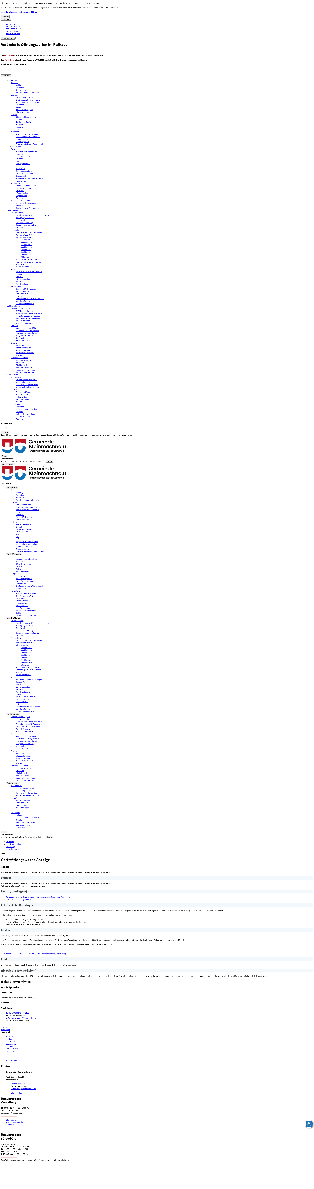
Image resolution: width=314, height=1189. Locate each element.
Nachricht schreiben (14, 1093)
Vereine (19, 402)
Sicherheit (20, 107)
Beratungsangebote (24, 171)
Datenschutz (11, 1044)
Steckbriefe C (26, 244)
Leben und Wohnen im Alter (27, 333)
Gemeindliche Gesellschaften (28, 136)
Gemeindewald (22, 293)
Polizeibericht (21, 87)
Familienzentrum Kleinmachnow (29, 313)
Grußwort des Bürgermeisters (28, 100)
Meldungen (20, 85)
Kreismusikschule (23, 350)
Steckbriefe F (26, 252)
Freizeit (14, 389)
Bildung (14, 343)
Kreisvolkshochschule (25, 352)
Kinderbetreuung (23, 320)
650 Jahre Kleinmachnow (26, 117)
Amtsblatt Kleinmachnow (26, 203)
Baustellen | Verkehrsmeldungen (29, 271)
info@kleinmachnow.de (23, 1088)
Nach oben (5, 1029)
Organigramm (21, 195)
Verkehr (14, 269)
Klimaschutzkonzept (24, 237)
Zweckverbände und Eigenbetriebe (30, 144)
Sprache (5, 432)
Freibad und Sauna (23, 392)
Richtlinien (20, 205)
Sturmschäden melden (25, 303)
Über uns (14, 95)
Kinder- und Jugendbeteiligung (28, 318)
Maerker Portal (22, 181)
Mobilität (19, 276)
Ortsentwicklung (17, 212)
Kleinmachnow (12, 80)
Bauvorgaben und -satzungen (28, 225)
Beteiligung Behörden (25, 217)
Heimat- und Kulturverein (26, 379)
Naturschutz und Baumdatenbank (30, 298)
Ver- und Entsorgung (24, 109)
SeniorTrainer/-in (23, 340)
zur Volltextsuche (13, 33)
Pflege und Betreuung (25, 335)
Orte (17, 129)
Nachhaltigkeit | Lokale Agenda (28, 262)
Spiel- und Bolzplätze (24, 323)
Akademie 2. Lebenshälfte (26, 328)
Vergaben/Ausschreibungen (27, 92)
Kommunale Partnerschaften (27, 102)
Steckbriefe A (26, 239)
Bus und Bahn (21, 274)
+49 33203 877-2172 (17, 1013)
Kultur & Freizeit (12, 375)
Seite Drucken (11, 1060)
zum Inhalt (10, 24)
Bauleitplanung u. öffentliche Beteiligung (32, 215)
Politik (13, 149)
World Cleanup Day (23, 266)
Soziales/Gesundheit (19, 357)
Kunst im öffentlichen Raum (27, 384)
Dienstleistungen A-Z (24, 188)
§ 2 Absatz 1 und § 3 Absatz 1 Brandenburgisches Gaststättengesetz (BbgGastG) (38, 897)
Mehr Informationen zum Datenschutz (16, 437)
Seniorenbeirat (22, 338)
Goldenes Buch (22, 124)
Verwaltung (15, 183)
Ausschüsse (20, 154)
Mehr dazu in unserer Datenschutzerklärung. (20, 12)
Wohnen (19, 227)
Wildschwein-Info (23, 112)
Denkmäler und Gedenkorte (27, 409)
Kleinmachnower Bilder (25, 414)
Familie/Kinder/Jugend (20, 308)
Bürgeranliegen (17, 166)
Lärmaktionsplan (23, 279)
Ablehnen (5, 17)
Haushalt (19, 158)
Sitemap (9, 1046)
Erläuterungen (27, 257)
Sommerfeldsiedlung (24, 222)
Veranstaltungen (22, 399)
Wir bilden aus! (22, 198)
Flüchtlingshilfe (22, 365)
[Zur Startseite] (34, 453)
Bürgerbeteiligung (23, 156)
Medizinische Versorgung (26, 370)
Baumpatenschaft (23, 291)
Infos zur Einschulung (24, 348)
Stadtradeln (21, 264)
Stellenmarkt (21, 90)
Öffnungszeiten (22, 193)
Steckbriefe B (26, 242)
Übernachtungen (23, 416)
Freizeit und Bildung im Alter (27, 330)
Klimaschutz (16, 230)
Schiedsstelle (21, 176)
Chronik (19, 119)
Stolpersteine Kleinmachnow (27, 387)
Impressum (10, 1041)
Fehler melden (12, 1048)
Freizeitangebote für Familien (28, 316)
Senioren (14, 325)
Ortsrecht (20, 104)
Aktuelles (14, 82)
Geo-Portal (20, 220)
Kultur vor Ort (16, 377)
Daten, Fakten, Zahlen (25, 97)
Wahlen (19, 161)
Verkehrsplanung (23, 284)
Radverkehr (20, 281)
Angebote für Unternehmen (27, 134)
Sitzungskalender (23, 163)
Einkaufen (20, 406)
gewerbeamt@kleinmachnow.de (22, 1018)
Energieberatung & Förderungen (29, 232)
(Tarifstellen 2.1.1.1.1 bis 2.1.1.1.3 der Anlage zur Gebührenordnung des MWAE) (33, 953)
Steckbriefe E (26, 249)
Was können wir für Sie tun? (12, 461)
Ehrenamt (20, 362)
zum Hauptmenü (13, 26)
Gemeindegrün (17, 286)
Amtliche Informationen (20, 200)
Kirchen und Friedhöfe (25, 372)
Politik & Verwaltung (14, 146)
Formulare (20, 190)
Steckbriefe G (26, 254)
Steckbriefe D (26, 247)
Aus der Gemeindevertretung (27, 151)
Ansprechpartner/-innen (26, 185)
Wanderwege (21, 419)
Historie (14, 114)
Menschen (20, 127)
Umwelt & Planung (13, 210)
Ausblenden (6, 76)
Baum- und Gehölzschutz (26, 289)
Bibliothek (20, 345)
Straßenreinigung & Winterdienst (29, 178)
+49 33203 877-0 (21, 1083)
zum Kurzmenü (12, 31)
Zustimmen (6, 19)
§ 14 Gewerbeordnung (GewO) (18, 899)
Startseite (10, 841)
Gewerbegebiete (22, 141)
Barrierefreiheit (12, 1051)
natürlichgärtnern (23, 301)
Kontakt (9, 1039)
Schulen (19, 355)
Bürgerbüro (20, 168)
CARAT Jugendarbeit (24, 311)
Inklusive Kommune (24, 367)
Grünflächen (21, 296)
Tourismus (15, 404)
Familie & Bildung (13, 306)
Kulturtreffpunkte (23, 382)
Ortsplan (19, 411)
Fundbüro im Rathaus (25, 173)
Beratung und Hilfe (23, 360)
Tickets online (21, 397)
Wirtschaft (15, 131)
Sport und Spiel (22, 394)
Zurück (4, 1027)
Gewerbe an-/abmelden (25, 139)
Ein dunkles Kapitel (23, 122)
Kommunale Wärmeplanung (27, 259)
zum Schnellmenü (13, 28)
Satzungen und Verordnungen (28, 208)
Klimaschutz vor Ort (24, 235)
